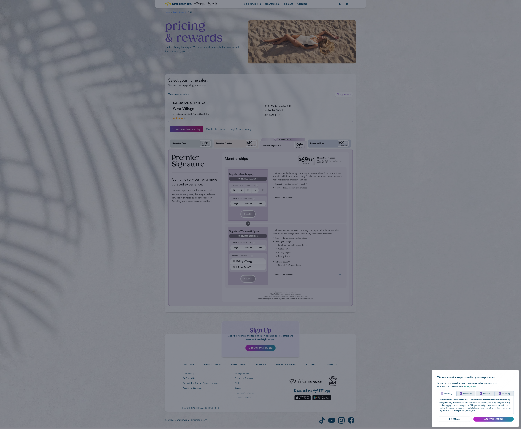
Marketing (506, 393)
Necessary (448, 393)
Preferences (467, 393)
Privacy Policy (469, 386)
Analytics (486, 393)
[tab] (446, 393)
